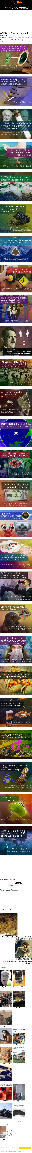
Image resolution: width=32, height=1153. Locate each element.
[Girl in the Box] (6, 1062)
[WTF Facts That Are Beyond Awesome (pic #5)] (16, 200)
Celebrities (24, 7)
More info (23, 1151)
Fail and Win (6, 1120)
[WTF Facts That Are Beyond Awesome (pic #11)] (16, 385)
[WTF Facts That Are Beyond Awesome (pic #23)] (16, 758)
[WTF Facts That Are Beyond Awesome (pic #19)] (16, 632)
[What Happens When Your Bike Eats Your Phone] (19, 985)
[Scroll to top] (26, 1145)
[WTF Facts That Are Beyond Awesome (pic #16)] (16, 536)
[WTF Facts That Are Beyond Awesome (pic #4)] (16, 168)
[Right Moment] (6, 985)
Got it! (25, 1148)
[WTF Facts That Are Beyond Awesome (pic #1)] (16, 73)
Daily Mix (6, 1007)
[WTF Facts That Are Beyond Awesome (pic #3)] (16, 139)
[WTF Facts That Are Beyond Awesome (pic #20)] (16, 663)
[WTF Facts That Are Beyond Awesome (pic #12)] (16, 416)
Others (15, 9)
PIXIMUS (16, 1)
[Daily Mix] (6, 1006)
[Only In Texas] (19, 1062)
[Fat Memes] (6, 1138)
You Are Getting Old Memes (18, 1120)
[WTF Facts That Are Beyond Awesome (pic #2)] (16, 105)
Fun (8, 9)
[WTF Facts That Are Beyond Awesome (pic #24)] (16, 791)
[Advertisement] (16, 21)
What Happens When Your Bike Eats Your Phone (19, 988)
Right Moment (6, 986)
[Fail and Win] (6, 1118)
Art (15, 7)
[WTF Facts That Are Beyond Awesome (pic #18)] (16, 601)
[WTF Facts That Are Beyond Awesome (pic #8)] (16, 292)
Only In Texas (18, 1063)
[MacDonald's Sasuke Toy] (19, 1099)
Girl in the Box (6, 1063)
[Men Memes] (6, 1099)
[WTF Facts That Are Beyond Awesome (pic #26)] (16, 854)
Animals (8, 7)
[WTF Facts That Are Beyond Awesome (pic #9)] (16, 323)
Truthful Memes (19, 1044)
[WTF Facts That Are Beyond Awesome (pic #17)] (16, 568)
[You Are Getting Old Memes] (19, 1118)
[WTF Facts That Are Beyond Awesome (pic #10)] (16, 356)
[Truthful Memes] (19, 1043)
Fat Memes (6, 1139)
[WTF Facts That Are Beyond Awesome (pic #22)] (16, 726)
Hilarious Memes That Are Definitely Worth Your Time (17, 962)
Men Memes (6, 1100)
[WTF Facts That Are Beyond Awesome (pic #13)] (16, 447)
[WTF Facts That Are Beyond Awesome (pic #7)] (16, 262)
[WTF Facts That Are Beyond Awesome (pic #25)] (16, 823)
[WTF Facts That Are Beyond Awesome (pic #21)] (16, 695)
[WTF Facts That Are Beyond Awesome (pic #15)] (16, 507)
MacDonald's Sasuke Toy (18, 1101)
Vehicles (24, 9)
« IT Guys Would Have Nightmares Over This (15, 937)
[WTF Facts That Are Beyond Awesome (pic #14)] (16, 477)
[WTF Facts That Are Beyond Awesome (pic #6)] (16, 232)
